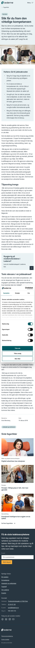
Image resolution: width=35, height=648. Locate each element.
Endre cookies (5, 639)
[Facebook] (2, 619)
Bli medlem (4, 577)
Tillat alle (17, 348)
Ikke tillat (17, 358)
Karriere (5, 14)
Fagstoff (4, 586)
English (3, 593)
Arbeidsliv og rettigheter (8, 583)
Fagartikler (6, 7)
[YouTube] (13, 619)
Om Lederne (5, 590)
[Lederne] (7, 2)
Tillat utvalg (17, 353)
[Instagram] (10, 619)
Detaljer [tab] (17, 293)
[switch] (30, 329)
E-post (3, 553)
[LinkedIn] (6, 619)
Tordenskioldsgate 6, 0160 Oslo (18, 601)
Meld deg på (7, 562)
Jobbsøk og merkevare (9, 427)
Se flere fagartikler (7, 523)
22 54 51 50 (12, 604)
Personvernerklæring (7, 636)
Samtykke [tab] (6, 293)
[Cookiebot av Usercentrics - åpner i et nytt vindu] (25, 288)
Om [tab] (29, 293)
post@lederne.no (13, 608)
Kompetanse (5, 580)
